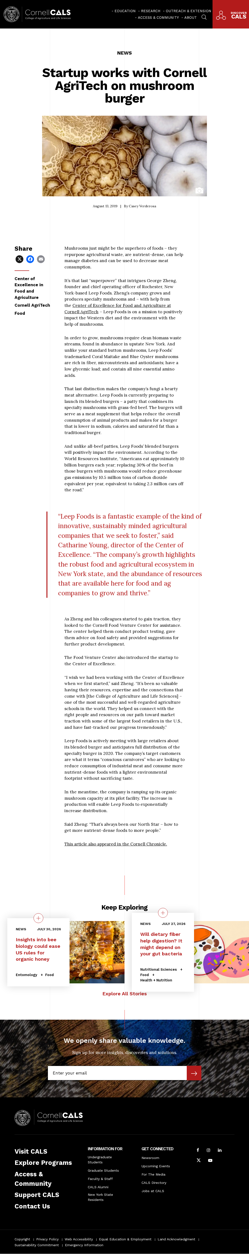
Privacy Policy (47, 1239)
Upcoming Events (156, 1166)
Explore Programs (43, 1162)
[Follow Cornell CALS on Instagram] (208, 1151)
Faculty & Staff (100, 1179)
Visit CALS (31, 1151)
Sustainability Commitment (37, 1245)
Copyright (22, 1239)
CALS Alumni (98, 1187)
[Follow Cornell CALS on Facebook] (198, 1151)
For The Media (153, 1174)
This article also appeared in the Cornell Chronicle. (115, 844)
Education (125, 11)
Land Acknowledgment (176, 1239)
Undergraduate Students (100, 1159)
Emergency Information (84, 1245)
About (190, 17)
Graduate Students (103, 1170)
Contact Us (32, 1206)
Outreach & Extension (188, 11)
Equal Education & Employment (125, 1239)
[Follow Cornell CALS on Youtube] (210, 1161)
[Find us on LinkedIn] (220, 1151)
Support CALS (37, 1194)
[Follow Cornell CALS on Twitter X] (199, 1161)
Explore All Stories (124, 994)
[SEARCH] (204, 16)
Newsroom (150, 1158)
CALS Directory (154, 1183)
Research (150, 11)
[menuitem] (124, 11)
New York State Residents (100, 1197)
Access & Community (158, 17)
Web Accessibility (79, 1239)
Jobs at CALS (153, 1191)
